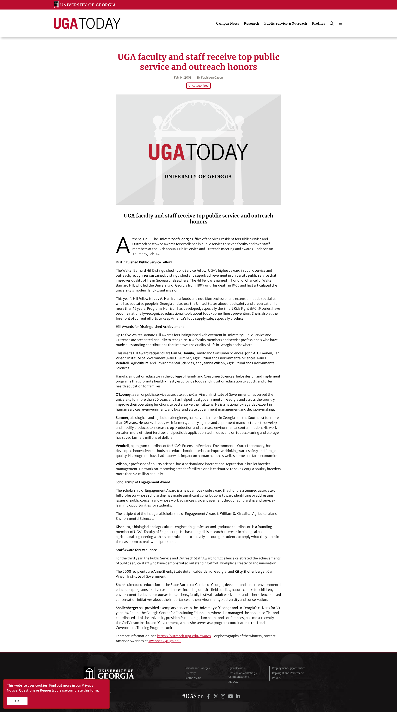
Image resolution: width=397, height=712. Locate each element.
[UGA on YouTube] (231, 696)
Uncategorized (198, 85)
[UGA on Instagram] (223, 696)
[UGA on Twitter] (216, 696)
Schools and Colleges (197, 668)
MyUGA (233, 681)
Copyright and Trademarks (288, 673)
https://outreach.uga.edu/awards (184, 636)
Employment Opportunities (288, 668)
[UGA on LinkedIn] (238, 696)
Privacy (276, 678)
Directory (190, 673)
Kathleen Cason (212, 77)
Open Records (236, 668)
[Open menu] (340, 23)
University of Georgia (115, 675)
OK (17, 701)
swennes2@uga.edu (164, 641)
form (94, 690)
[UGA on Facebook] (209, 696)
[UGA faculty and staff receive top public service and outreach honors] (198, 149)
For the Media (193, 678)
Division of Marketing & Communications (242, 674)
